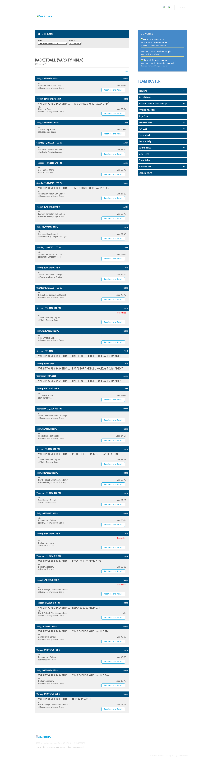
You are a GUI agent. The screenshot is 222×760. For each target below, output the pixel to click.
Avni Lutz (143, 128)
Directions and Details (113, 90)
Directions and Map (180, 736)
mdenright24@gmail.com (150, 54)
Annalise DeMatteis (147, 109)
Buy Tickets (180, 14)
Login (182, 7)
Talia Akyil (143, 90)
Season (72, 40)
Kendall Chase (145, 97)
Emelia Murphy (145, 135)
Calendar (160, 14)
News (169, 14)
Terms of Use (182, 743)
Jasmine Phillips (145, 141)
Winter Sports (132, 14)
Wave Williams (145, 166)
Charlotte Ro (144, 160)
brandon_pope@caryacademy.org (153, 45)
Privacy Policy (182, 746)
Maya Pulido (144, 153)
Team (40, 40)
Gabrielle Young (145, 172)
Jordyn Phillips (145, 147)
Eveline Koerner (145, 122)
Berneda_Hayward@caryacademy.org (154, 66)
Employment (183, 739)
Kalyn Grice (143, 116)
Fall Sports (117, 14)
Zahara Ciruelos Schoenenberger (153, 103)
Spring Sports (147, 14)
